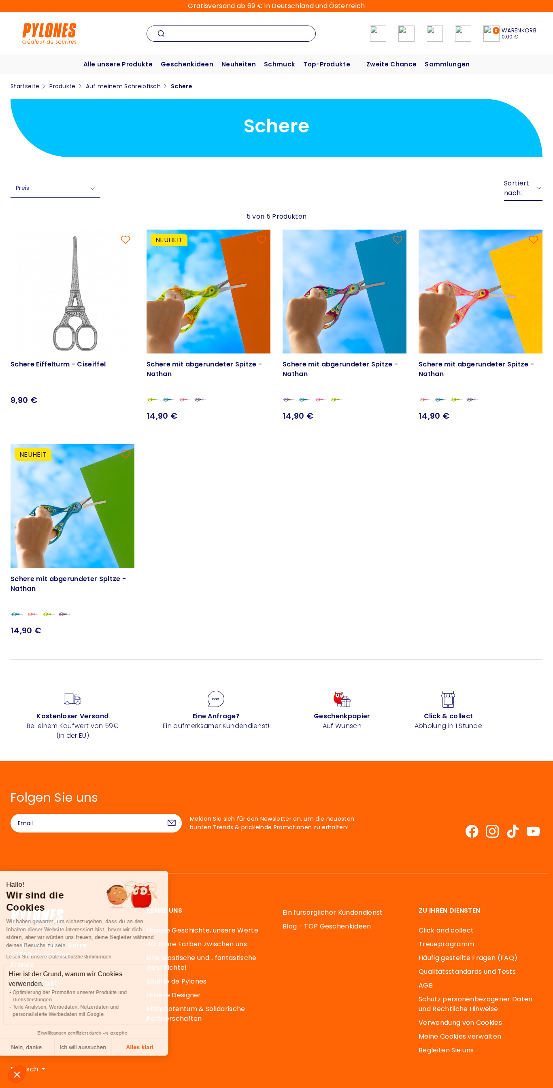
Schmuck (279, 64)
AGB (426, 985)
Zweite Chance (391, 64)
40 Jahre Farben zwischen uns (197, 944)
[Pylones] (49, 33)
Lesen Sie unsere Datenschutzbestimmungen (69, 957)
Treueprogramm (446, 944)
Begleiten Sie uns (446, 1050)
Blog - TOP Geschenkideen (327, 926)
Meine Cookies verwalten (460, 1036)
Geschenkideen (187, 64)
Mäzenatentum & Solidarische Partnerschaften (196, 1013)
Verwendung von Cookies (460, 1022)
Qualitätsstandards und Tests (467, 971)
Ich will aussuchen (93, 1047)
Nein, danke (36, 1047)
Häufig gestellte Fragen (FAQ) (468, 957)
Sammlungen (447, 64)
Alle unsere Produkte (118, 64)
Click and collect (446, 930)
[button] (17, 1074)
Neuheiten (238, 64)
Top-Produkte (326, 64)
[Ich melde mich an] (172, 823)
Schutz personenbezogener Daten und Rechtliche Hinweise (476, 1003)
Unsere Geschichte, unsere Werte (202, 930)
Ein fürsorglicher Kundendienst (333, 912)
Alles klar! (150, 1047)
